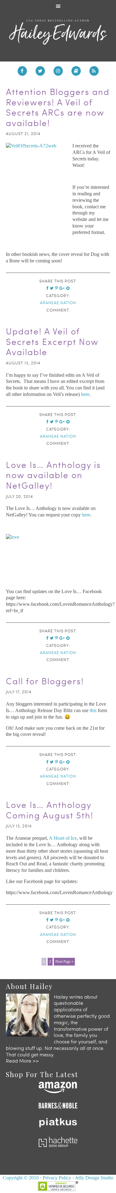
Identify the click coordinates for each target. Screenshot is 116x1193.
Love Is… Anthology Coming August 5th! (49, 810)
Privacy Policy (57, 1177)
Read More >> (22, 1060)
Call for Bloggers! (45, 681)
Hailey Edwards (58, 32)
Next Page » (64, 961)
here (84, 394)
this (93, 710)
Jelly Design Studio (94, 1177)
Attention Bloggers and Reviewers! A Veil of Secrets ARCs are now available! (58, 107)
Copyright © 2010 (21, 1177)
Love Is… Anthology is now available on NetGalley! (53, 475)
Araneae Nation (58, 302)
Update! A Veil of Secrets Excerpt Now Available (52, 341)
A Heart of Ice (63, 838)
